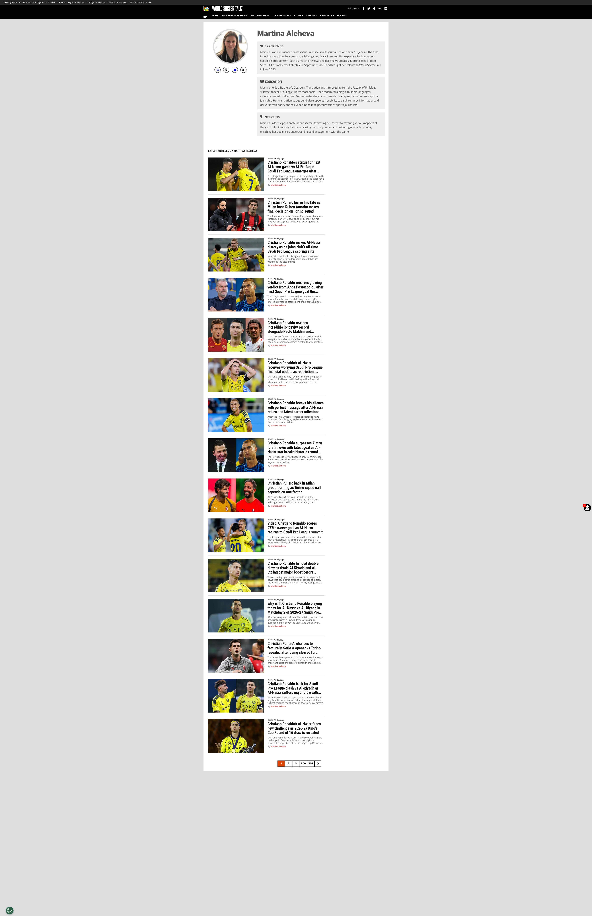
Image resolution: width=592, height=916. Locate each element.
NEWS (215, 15)
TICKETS (341, 15)
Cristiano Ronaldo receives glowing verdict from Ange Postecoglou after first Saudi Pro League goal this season (295, 286)
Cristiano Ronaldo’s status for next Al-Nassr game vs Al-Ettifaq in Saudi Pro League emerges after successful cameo (293, 166)
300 (303, 763)
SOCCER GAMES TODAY (234, 15)
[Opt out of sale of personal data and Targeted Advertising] (10, 910)
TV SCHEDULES (281, 15)
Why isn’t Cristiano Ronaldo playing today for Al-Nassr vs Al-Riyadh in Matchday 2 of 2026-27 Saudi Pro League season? (294, 607)
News (270, 158)
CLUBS (297, 15)
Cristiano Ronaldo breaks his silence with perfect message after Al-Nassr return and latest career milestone (295, 407)
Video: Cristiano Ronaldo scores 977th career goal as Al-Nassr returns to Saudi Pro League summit (295, 527)
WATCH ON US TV (260, 15)
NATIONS (311, 15)
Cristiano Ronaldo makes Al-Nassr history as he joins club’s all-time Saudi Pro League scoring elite (293, 246)
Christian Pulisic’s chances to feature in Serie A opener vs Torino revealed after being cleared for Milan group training (294, 647)
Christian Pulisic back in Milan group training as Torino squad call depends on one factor (294, 487)
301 (310, 763)
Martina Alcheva (278, 185)
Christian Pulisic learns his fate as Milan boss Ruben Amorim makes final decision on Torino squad (293, 206)
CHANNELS (326, 15)
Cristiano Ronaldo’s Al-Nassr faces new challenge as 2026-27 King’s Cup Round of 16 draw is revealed (294, 728)
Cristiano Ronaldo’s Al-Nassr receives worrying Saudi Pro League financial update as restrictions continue (295, 367)
